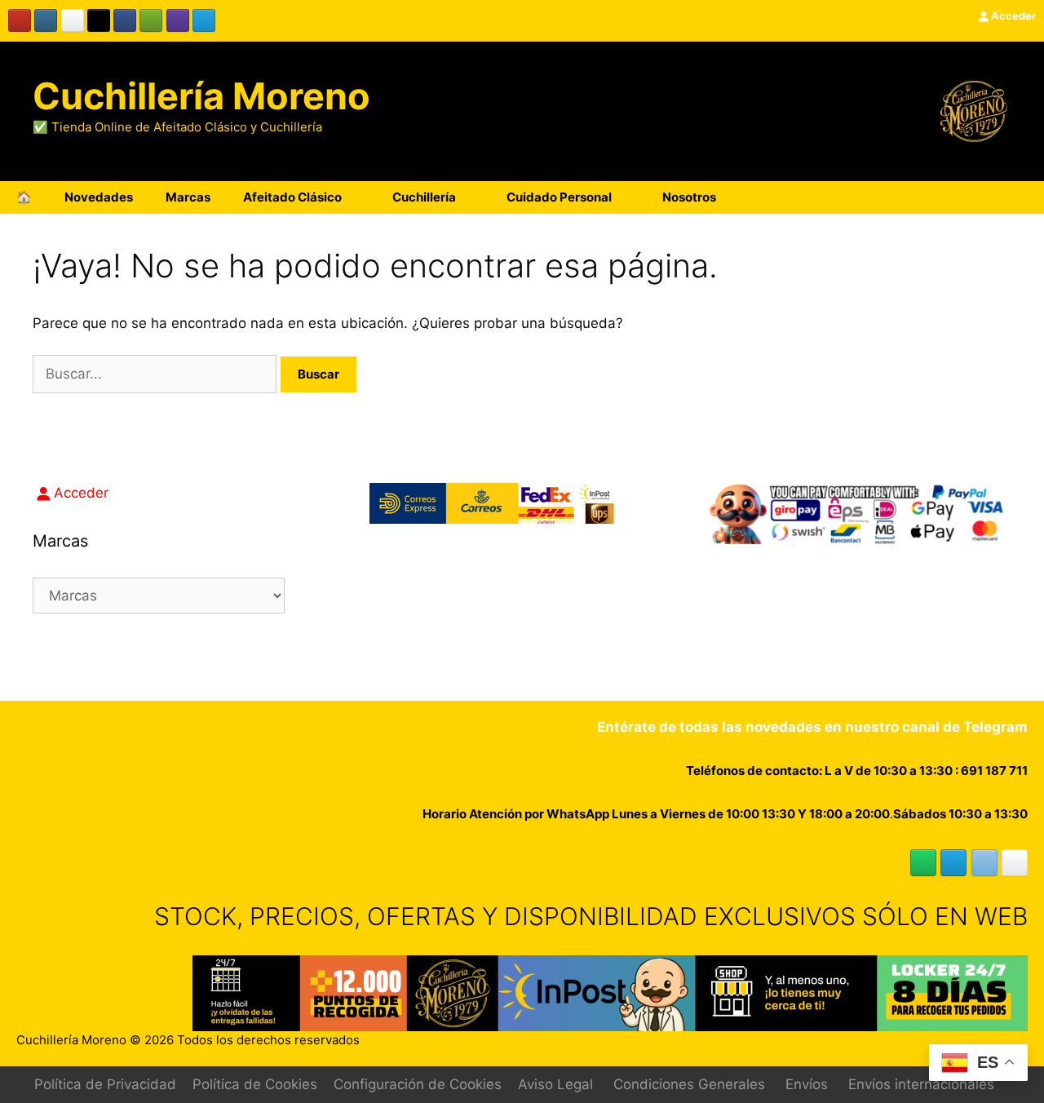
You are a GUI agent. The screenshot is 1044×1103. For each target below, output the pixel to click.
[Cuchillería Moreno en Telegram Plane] (203, 20)
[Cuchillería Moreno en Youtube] (19, 20)
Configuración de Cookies (418, 1084)
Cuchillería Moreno (201, 95)
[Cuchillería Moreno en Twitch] (177, 20)
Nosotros (689, 197)
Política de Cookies (254, 1084)
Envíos (806, 1084)
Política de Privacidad (105, 1084)
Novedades (98, 197)
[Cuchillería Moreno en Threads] (72, 20)
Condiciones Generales (689, 1084)
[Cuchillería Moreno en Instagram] (45, 20)
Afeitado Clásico (292, 197)
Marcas (188, 197)
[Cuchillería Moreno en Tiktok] (98, 20)
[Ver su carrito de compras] (1023, 197)
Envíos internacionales (921, 1084)
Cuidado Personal (559, 197)
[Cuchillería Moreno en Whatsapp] (923, 862)
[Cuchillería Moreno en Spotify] (150, 20)
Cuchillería (424, 197)
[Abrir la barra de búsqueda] (977, 197)
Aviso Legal (555, 1084)
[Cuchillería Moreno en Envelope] (984, 862)
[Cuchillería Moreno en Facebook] (124, 20)
